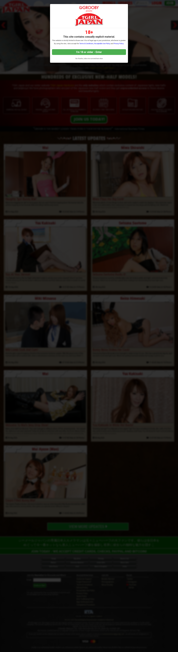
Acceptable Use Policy (102, 44)
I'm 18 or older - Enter (89, 52)
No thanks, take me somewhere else (89, 58)
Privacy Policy (119, 44)
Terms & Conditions (86, 44)
